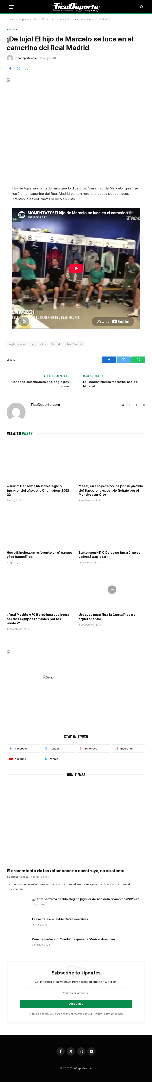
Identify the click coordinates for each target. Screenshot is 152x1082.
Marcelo (56, 344)
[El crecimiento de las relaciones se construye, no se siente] (76, 823)
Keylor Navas (17, 344)
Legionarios (38, 344)
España (12, 29)
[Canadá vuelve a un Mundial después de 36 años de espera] (17, 944)
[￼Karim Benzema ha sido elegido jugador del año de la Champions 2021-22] (40, 461)
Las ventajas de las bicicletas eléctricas (60, 919)
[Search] (141, 7)
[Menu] (11, 7)
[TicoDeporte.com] (76, 7)
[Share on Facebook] (10, 68)
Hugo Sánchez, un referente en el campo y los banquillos (39, 555)
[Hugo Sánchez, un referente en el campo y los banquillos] (40, 527)
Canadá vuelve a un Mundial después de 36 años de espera (73, 939)
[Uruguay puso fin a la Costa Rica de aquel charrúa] (112, 589)
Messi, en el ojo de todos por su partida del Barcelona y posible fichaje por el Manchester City (111, 490)
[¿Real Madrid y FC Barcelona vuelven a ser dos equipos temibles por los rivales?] (40, 589)
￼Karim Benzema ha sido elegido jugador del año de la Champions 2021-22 (39, 490)
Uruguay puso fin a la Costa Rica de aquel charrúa (107, 617)
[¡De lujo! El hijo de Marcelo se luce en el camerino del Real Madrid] (76, 123)
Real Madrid (74, 344)
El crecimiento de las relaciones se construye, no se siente (65, 870)
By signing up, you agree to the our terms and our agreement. (77, 1013)
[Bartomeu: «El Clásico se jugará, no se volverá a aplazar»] (112, 527)
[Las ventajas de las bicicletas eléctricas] (17, 924)
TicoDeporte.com (26, 58)
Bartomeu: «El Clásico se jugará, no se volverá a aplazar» (110, 555)
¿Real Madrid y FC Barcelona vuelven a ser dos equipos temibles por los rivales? (38, 619)
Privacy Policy (101, 1013)
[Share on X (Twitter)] (18, 68)
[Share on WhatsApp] (26, 68)
